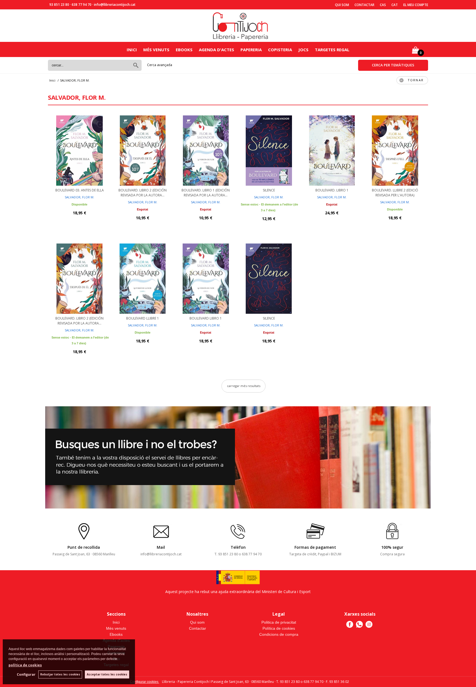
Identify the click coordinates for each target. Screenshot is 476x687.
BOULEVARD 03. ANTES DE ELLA (79, 190)
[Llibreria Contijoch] (241, 26)
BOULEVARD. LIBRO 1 (331, 190)
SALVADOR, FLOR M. (79, 197)
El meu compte (415, 4)
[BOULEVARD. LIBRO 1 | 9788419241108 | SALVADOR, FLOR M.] (332, 150)
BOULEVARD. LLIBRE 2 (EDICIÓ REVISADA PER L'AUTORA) (395, 193)
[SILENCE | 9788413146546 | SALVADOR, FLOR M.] (269, 150)
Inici (132, 49)
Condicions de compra (278, 634)
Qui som (342, 4)
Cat (394, 4)
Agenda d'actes (216, 49)
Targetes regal (332, 49)
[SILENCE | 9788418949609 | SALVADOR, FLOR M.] (269, 278)
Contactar (364, 4)
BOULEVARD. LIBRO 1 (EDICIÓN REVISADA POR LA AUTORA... (206, 193)
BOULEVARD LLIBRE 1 (142, 318)
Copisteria (280, 49)
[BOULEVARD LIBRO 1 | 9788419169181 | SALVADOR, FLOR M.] (206, 278)
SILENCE (269, 190)
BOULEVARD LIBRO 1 (206, 318)
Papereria (251, 49)
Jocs (303, 49)
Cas (383, 4)
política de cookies (25, 665)
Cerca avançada (159, 65)
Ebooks (184, 49)
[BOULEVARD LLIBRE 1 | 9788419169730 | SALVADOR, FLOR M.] (142, 278)
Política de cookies (279, 628)
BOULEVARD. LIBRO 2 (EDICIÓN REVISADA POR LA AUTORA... (142, 193)
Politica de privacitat (278, 622)
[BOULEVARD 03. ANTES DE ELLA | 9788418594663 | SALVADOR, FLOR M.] (79, 150)
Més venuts (156, 49)
